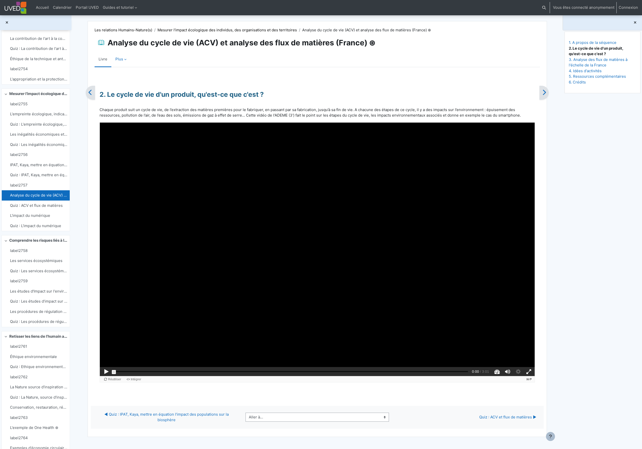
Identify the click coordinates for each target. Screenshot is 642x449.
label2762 (19, 377)
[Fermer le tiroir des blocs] (635, 22)
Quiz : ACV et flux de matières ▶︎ (507, 417)
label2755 (19, 104)
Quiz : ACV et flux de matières (36, 205)
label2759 (19, 281)
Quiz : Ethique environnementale (38, 366)
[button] (544, 7)
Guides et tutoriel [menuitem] (118, 7)
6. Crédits (577, 82)
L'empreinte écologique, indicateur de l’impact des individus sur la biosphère (38, 114)
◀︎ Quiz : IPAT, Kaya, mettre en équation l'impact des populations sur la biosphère (167, 417)
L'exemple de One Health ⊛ (34, 427)
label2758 (19, 250)
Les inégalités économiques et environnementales (38, 134)
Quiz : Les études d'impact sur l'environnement (38, 301)
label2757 (19, 185)
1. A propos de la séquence (592, 42)
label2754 (19, 68)
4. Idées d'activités (585, 70)
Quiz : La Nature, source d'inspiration (38, 397)
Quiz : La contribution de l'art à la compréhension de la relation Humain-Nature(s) (38, 48)
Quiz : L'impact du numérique (35, 225)
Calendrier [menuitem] (62, 7)
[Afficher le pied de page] (550, 436)
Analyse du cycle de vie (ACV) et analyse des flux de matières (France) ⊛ (38, 195)
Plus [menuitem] (119, 59)
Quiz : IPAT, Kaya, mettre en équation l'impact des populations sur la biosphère (38, 174)
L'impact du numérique (30, 215)
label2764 (19, 437)
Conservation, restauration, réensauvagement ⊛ (38, 407)
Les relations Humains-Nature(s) (123, 30)
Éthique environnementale (33, 356)
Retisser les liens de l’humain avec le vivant (38, 336)
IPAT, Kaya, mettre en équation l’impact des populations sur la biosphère (38, 164)
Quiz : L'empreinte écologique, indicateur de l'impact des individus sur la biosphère (38, 124)
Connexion (628, 7)
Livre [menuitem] (103, 59)
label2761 (18, 346)
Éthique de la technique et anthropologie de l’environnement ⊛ (38, 58)
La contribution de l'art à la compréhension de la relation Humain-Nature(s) (38, 38)
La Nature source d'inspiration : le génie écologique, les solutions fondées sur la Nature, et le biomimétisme (38, 387)
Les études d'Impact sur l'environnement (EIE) (38, 291)
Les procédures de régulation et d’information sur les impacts (38, 311)
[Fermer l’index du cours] (7, 22)
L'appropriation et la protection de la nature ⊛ (38, 79)
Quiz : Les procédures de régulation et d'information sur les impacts (38, 321)
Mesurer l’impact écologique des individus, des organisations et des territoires (38, 93)
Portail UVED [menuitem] (87, 7)
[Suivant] (544, 93)
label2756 (19, 154)
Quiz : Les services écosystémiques (38, 270)
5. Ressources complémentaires (597, 76)
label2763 (19, 417)
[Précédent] (90, 93)
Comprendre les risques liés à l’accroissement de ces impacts (38, 240)
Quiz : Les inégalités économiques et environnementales (38, 144)
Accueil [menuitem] (42, 7)
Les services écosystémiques (36, 260)
